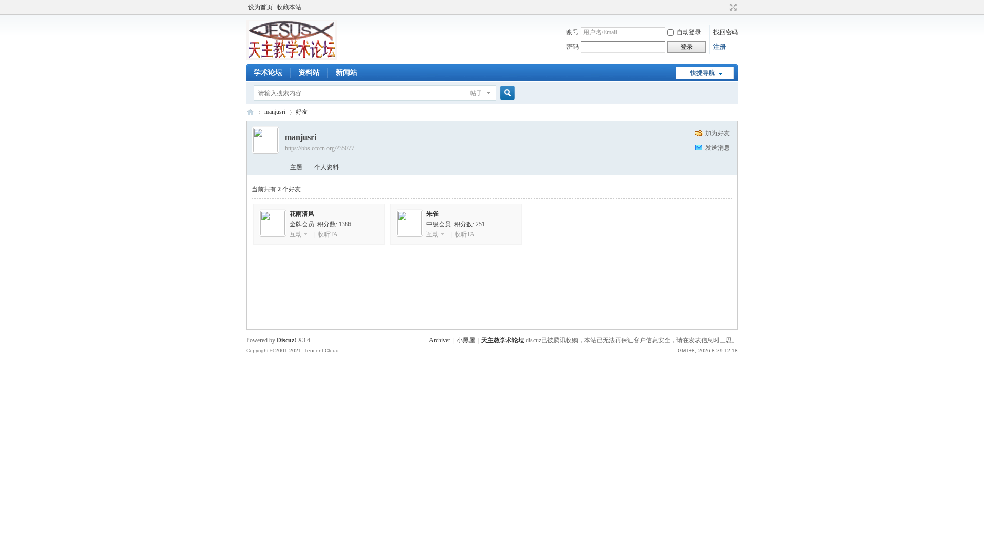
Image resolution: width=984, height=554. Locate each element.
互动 (296, 234)
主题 (296, 167)
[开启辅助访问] (723, 7)
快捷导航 (702, 72)
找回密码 (725, 32)
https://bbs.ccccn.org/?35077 (319, 148)
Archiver (439, 340)
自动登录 (688, 32)
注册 (719, 46)
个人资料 (326, 167)
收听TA (328, 234)
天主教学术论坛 (250, 112)
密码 (572, 46)
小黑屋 (466, 340)
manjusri (274, 111)
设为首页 (260, 7)
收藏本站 (289, 7)
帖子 (476, 93)
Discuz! (286, 340)
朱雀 (432, 213)
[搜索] (506, 93)
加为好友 (717, 133)
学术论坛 (268, 72)
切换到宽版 (732, 7)
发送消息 (717, 147)
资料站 (309, 72)
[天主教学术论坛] (291, 58)
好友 (302, 111)
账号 (572, 32)
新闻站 (346, 72)
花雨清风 (302, 213)
